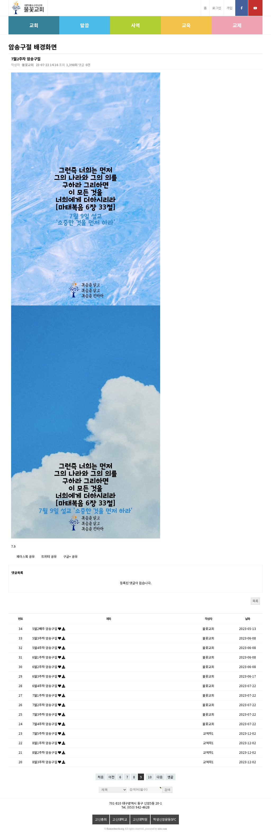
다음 (159, 777)
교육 (186, 25)
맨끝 (170, 777)
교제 (237, 25)
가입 (229, 8)
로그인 (216, 8)
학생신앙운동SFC (164, 819)
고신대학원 (140, 819)
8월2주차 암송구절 (45, 752)
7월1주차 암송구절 (45, 695)
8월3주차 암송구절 (45, 762)
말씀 (84, 25)
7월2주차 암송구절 (45, 704)
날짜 (247, 618)
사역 (135, 25)
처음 (100, 777)
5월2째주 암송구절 (45, 628)
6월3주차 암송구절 (45, 676)
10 (150, 777)
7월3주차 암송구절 (45, 714)
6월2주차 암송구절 (45, 666)
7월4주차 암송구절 (45, 723)
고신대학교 (119, 819)
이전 (111, 777)
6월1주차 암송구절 (45, 657)
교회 (33, 25)
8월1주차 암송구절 (45, 743)
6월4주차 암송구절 (45, 685)
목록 (255, 601)
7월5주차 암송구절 (45, 733)
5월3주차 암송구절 (45, 638)
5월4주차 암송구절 (45, 647)
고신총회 (101, 819)
